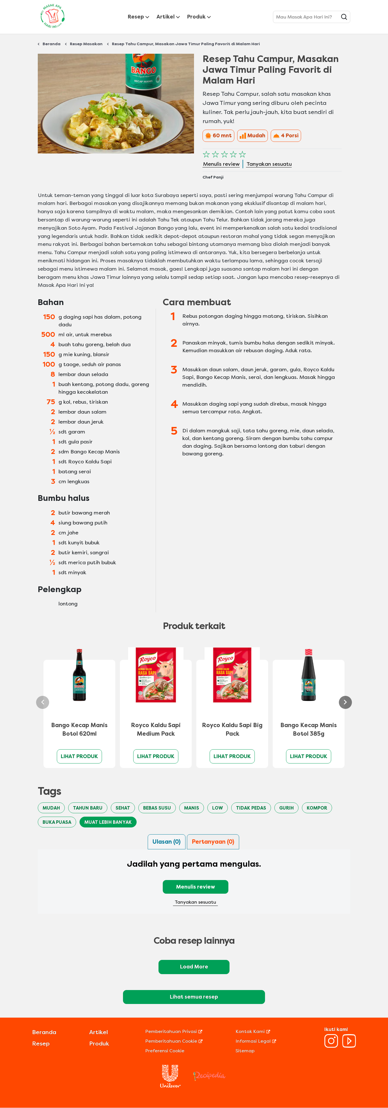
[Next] (345, 702)
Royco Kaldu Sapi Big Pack (232, 729)
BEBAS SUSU (157, 808)
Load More (194, 967)
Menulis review (195, 887)
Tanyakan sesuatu (195, 902)
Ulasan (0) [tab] (167, 842)
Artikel (166, 17)
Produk (196, 17)
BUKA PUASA (57, 822)
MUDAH (51, 808)
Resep (136, 17)
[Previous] (42, 702)
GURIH (286, 808)
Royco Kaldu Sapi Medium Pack (156, 729)
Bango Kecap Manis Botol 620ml (79, 729)
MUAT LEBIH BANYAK (108, 822)
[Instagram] (331, 1046)
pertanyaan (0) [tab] (213, 842)
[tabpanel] (194, 885)
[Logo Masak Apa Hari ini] (52, 29)
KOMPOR (317, 808)
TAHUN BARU (88, 808)
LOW (217, 808)
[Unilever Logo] (170, 1086)
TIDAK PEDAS (251, 808)
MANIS (191, 808)
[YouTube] (349, 1046)
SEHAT (123, 808)
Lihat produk (79, 756)
